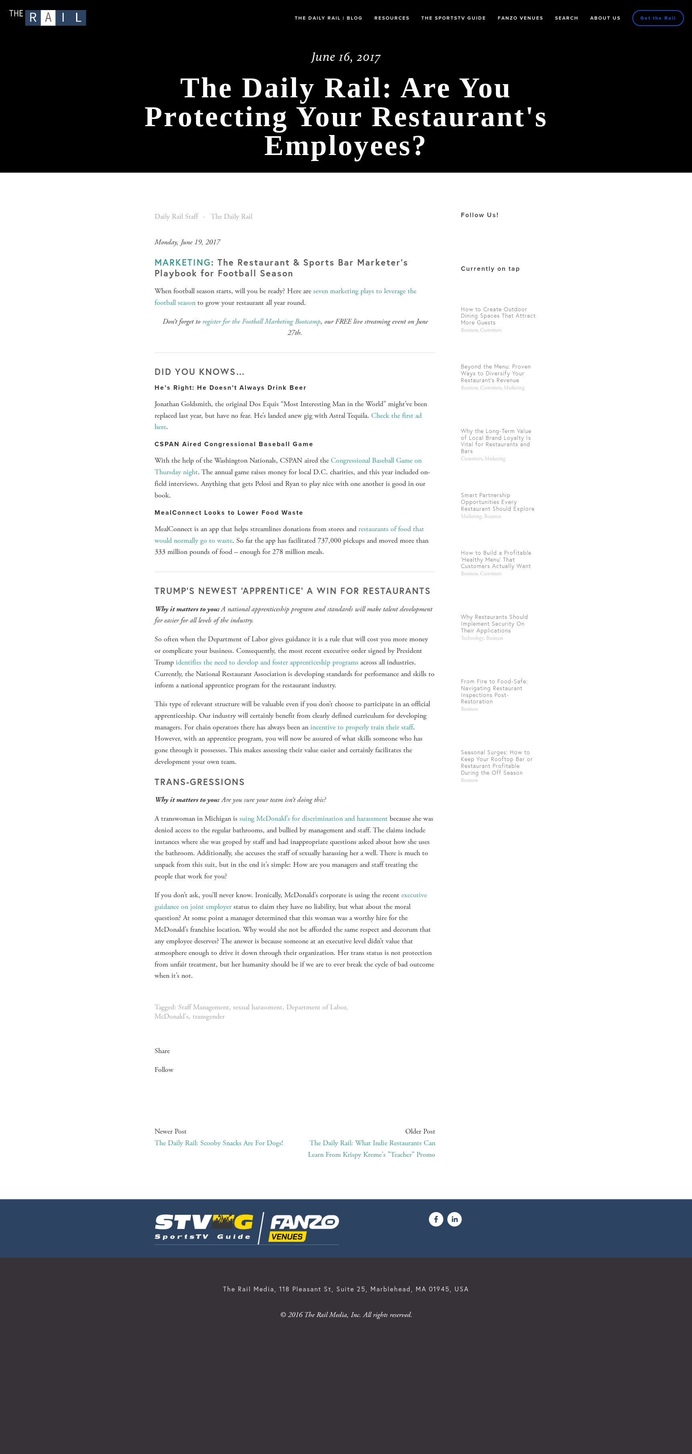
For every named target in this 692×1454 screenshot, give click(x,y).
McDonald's (172, 1016)
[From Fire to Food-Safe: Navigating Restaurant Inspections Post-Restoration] (499, 662)
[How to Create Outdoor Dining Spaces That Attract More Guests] (499, 293)
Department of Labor (316, 1007)
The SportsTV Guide (453, 17)
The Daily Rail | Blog (329, 17)
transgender (209, 1016)
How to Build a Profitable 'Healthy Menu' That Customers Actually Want (496, 559)
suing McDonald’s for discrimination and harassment (313, 818)
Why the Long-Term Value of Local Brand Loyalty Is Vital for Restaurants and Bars (496, 441)
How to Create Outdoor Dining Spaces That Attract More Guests (498, 316)
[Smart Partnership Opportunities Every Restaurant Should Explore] (499, 479)
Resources (392, 17)
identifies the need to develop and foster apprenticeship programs (267, 662)
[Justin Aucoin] (454, 1219)
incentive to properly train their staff (361, 727)
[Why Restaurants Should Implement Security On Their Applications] (499, 597)
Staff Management (203, 1007)
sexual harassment (257, 1007)
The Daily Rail (231, 216)
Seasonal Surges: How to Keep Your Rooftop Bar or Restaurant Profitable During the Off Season (497, 762)
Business (469, 330)
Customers (490, 330)
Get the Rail (658, 18)
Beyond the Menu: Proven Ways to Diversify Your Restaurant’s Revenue (496, 373)
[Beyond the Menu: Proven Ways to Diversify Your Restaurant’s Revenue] (499, 350)
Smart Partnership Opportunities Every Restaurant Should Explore (498, 501)
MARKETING (183, 262)
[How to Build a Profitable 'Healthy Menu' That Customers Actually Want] (499, 537)
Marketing (514, 388)
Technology (472, 638)
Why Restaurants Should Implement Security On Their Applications (494, 623)
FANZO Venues (520, 17)
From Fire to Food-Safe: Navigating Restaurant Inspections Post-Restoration (494, 691)
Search (567, 17)
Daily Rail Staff (176, 216)
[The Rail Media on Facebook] (436, 1219)
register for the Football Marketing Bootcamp (261, 321)
